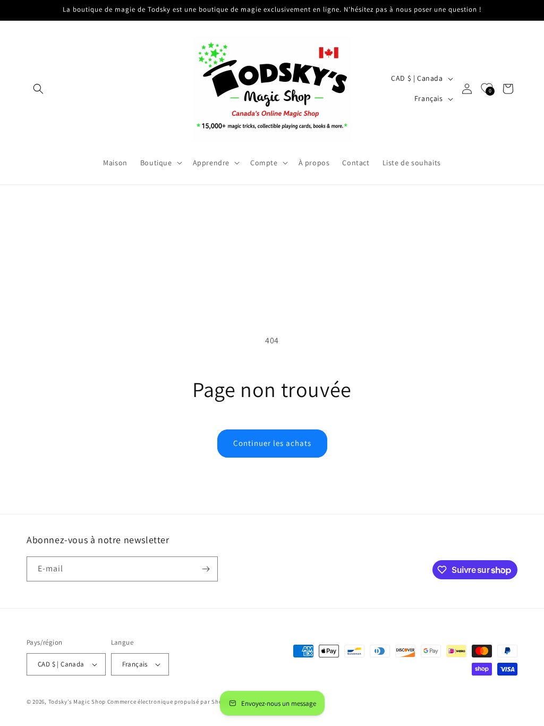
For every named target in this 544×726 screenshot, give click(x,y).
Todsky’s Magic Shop (77, 701)
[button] (38, 88)
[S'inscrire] (205, 568)
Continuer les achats (272, 443)
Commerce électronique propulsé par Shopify (170, 701)
